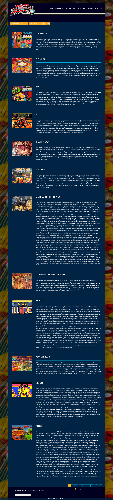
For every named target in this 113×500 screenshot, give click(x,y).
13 (96, 485)
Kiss (37, 114)
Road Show (40, 169)
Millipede (39, 300)
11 (88, 485)
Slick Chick (40, 59)
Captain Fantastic (43, 357)
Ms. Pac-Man (40, 382)
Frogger (39, 426)
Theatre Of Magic (42, 141)
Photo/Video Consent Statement (23, 495)
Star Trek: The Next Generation (48, 196)
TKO (37, 86)
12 (92, 485)
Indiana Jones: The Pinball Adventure (50, 274)
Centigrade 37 (41, 33)
